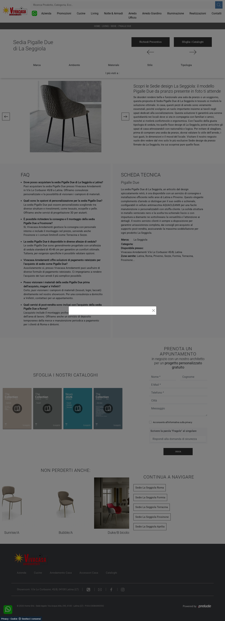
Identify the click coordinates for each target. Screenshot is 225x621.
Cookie (14, 618)
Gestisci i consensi (31, 618)
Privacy (4, 618)
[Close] (153, 310)
